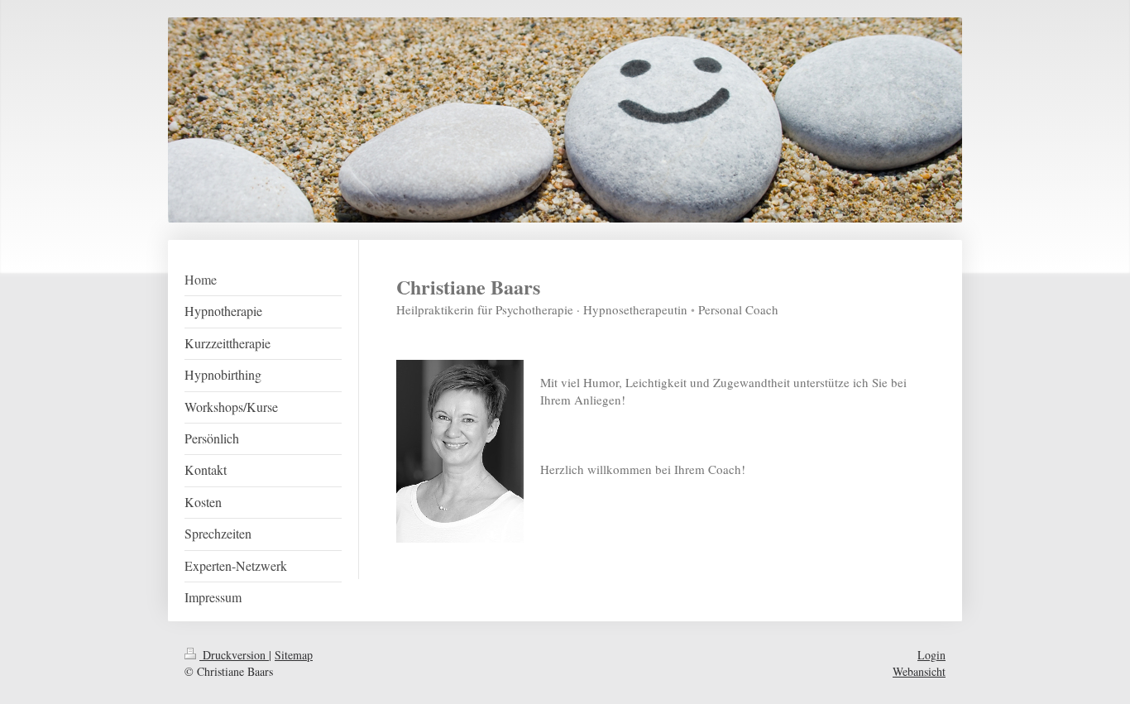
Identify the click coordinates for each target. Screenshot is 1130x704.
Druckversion (234, 655)
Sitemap (294, 655)
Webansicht (919, 671)
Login (931, 655)
